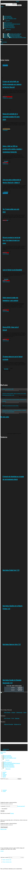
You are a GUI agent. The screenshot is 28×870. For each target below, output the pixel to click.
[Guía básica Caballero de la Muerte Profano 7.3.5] (15, 587)
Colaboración (5, 163)
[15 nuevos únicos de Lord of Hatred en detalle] (18, 346)
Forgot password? (21, 806)
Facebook (5, 790)
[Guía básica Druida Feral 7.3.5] (15, 524)
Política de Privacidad (8, 724)
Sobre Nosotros (7, 712)
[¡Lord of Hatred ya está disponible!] (18, 259)
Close (2, 753)
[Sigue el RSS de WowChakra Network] (14, 2)
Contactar (13, 712)
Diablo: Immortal (6, 281)
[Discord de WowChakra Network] (12, 2)
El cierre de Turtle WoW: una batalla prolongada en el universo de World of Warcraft (12, 84)
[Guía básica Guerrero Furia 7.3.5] (15, 626)
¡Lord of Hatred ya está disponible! (12, 269)
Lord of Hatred (6, 253)
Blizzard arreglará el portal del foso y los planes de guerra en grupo (11, 240)
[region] (13, 51)
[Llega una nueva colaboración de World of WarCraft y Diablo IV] (18, 169)
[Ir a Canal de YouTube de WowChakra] (9, 2)
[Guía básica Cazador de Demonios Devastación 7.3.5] (15, 661)
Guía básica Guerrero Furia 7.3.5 (12, 644)
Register (12, 813)
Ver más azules (5, 417)
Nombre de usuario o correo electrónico (9, 802)
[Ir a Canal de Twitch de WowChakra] (7, 2)
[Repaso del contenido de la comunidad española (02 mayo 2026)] (18, 103)
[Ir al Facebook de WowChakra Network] (2, 2)
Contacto (4, 750)
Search (15, 3)
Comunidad (5, 130)
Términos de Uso (17, 724)
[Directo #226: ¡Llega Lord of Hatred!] (18, 316)
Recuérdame (4, 808)
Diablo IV (5, 96)
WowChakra (5, 64)
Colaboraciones (19, 712)
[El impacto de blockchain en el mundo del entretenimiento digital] (15, 457)
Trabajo (24, 712)
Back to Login (3, 829)
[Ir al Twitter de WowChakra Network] (4, 2)
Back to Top (3, 752)
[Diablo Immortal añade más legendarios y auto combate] (18, 287)
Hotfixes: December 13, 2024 (7, 389)
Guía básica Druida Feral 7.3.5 (11, 570)
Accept (2, 851)
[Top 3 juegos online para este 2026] (18, 198)
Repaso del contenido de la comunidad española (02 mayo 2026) (11, 117)
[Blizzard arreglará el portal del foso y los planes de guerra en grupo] (18, 226)
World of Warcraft (6, 129)
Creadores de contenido (7, 98)
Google (4, 791)
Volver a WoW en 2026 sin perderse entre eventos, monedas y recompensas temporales (12, 149)
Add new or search (5, 857)
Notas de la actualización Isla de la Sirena (10, 405)
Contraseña (3, 806)
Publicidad (17, 718)
